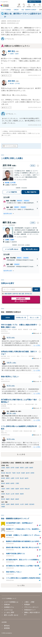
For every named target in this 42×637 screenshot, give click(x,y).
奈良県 (22, 488)
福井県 (26, 478)
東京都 (12, 83)
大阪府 (3, 488)
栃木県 (28, 473)
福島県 (31, 467)
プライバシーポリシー (31, 607)
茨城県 (23, 473)
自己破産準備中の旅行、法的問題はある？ (19, 523)
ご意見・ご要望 (29, 602)
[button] (21, 213)
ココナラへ (5, 1)
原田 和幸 (13, 81)
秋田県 (22, 467)
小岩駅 (7, 184)
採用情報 (7, 628)
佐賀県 (8, 504)
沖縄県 (3, 506)
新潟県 (3, 478)
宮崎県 (26, 504)
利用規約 (27, 604)
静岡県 (8, 483)
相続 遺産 (21, 293)
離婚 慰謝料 (8, 293)
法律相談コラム (9, 607)
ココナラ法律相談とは (11, 602)
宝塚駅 (7, 242)
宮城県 (17, 467)
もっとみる (21, 454)
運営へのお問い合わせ (11, 615)
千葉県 (13, 473)
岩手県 (12, 467)
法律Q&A (7, 604)
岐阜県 (12, 483)
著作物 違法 (28, 293)
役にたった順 (34, 317)
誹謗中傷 (15, 293)
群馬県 (32, 473)
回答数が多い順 (21, 317)
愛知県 (3, 483)
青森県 (8, 467)
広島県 (3, 494)
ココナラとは (8, 610)
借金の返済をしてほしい (14, 572)
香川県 (3, 499)
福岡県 (3, 504)
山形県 (26, 467)
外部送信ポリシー (30, 610)
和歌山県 (27, 488)
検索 (36, 289)
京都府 (12, 488)
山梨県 (12, 478)
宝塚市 (17, 53)
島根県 (22, 494)
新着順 (8, 317)
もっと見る (21, 585)
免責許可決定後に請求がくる (15, 553)
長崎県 (12, 504)
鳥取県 (17, 494)
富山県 (22, 478)
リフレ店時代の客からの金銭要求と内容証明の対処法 (23, 578)
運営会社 (7, 625)
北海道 (3, 467)
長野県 (8, 478)
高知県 (12, 499)
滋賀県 (17, 488)
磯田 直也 (13, 51)
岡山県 (8, 494)
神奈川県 (8, 473)
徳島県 (17, 499)
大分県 (22, 504)
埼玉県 (18, 473)
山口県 (12, 494)
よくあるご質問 (9, 612)
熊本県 (17, 504)
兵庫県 (12, 53)
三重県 (17, 483)
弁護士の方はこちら (34, 1)
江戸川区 (17, 83)
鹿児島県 (31, 504)
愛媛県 (8, 499)
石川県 (17, 478)
